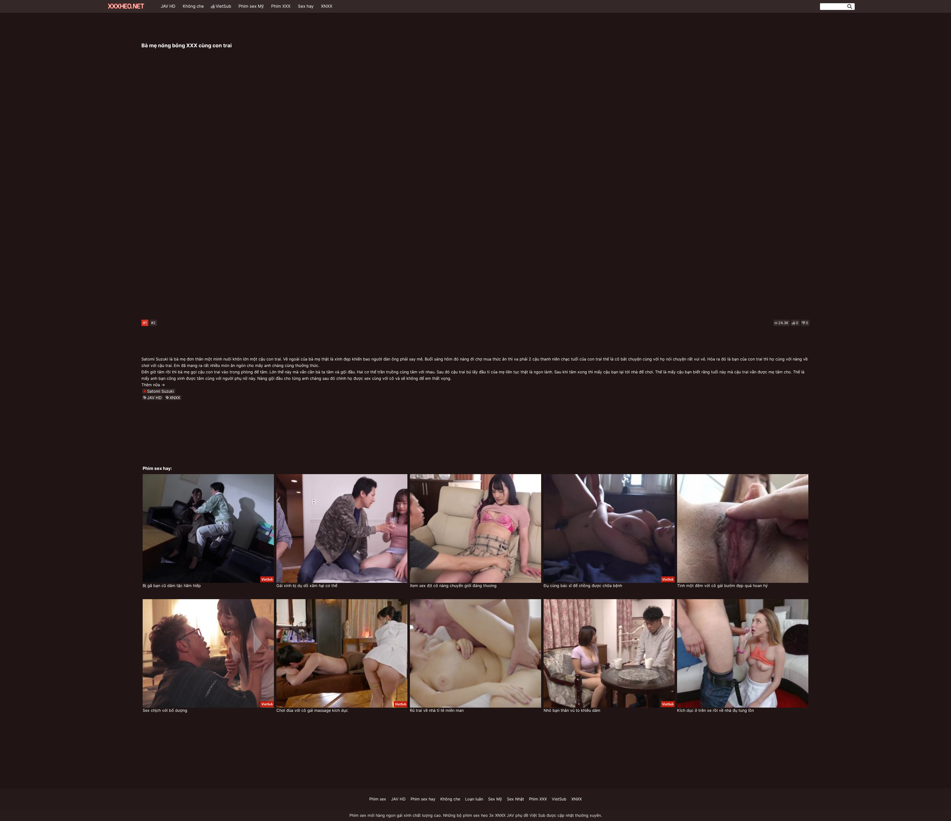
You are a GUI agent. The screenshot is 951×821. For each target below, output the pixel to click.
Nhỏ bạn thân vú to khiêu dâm (572, 710)
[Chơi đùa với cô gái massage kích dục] (342, 653)
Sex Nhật (515, 798)
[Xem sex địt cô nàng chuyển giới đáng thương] (475, 528)
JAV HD (168, 6)
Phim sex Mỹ (251, 6)
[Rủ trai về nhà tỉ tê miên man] (475, 653)
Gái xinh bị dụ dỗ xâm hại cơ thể (306, 585)
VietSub (223, 6)
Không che (193, 6)
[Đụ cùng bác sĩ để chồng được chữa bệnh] (609, 528)
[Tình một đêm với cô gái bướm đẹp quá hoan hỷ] (743, 528)
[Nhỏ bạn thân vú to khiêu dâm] (609, 653)
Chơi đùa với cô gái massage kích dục (312, 710)
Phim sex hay (423, 798)
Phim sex (377, 798)
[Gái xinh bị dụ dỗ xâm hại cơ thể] (342, 528)
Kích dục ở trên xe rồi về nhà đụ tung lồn (715, 710)
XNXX (326, 6)
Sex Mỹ (495, 798)
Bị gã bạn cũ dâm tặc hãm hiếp (172, 585)
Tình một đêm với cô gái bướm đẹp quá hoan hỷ (722, 585)
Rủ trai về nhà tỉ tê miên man (437, 710)
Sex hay (306, 6)
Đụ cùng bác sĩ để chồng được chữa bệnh (583, 585)
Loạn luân (474, 798)
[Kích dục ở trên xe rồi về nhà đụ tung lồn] (743, 653)
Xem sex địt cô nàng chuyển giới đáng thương (453, 585)
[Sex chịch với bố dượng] (208, 653)
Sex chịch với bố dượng (165, 710)
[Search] (849, 6)
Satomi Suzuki (160, 391)
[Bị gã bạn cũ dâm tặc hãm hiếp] (208, 528)
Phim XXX (281, 6)
